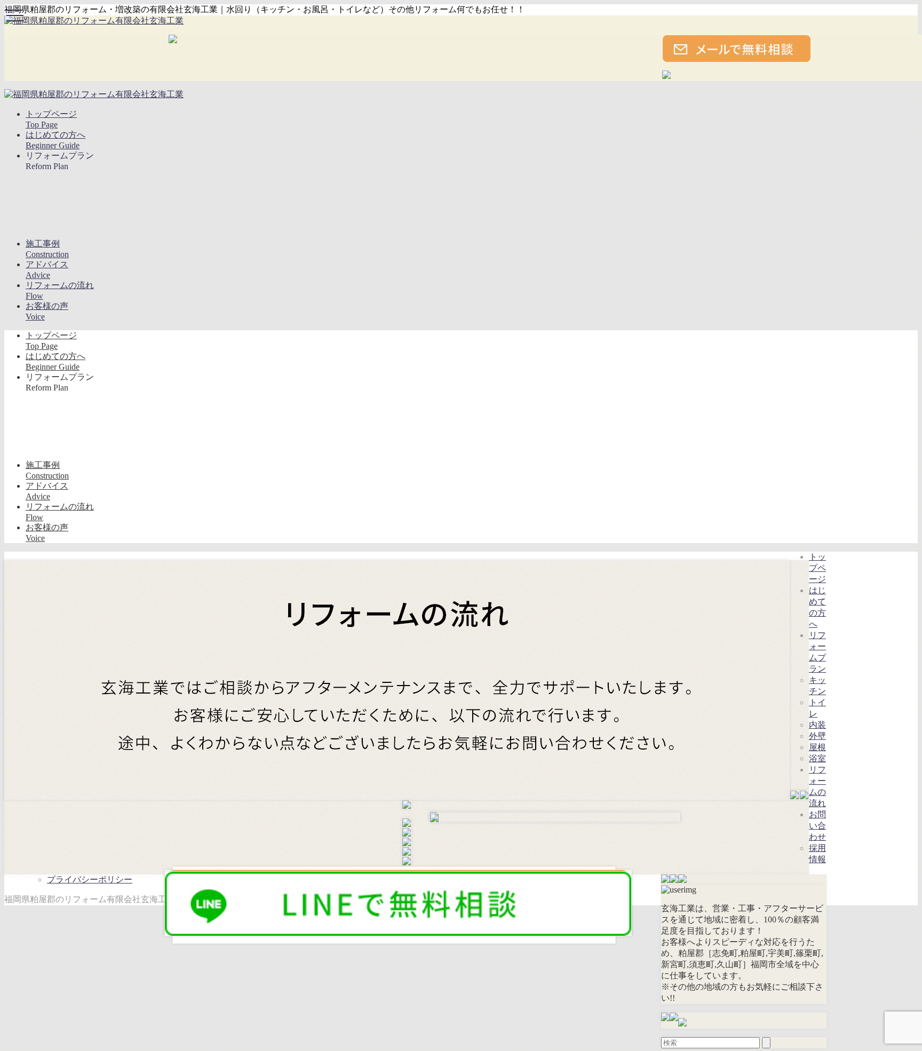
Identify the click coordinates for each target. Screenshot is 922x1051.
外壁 (817, 736)
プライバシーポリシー (89, 879)
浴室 (817, 758)
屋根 (817, 747)
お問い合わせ (817, 825)
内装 (817, 724)
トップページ (817, 568)
